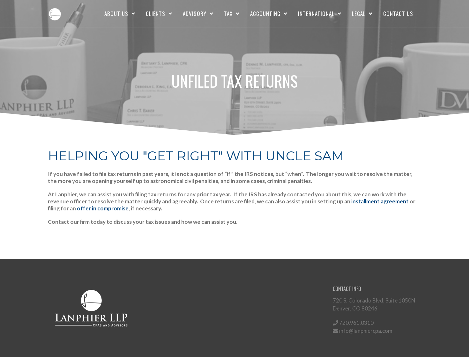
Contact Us (398, 14)
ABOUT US (116, 14)
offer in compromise (103, 208)
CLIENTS (155, 14)
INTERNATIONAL (316, 14)
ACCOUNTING (265, 14)
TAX (228, 14)
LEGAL (359, 14)
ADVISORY (194, 14)
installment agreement (380, 201)
